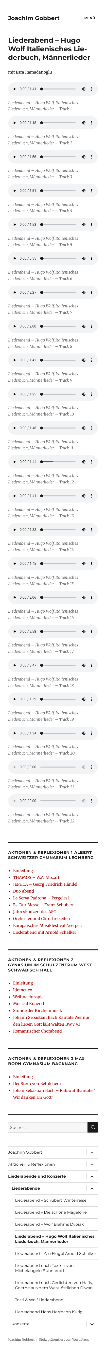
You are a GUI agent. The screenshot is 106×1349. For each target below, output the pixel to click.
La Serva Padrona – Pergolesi (41, 897)
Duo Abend (23, 891)
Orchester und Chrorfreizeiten (41, 918)
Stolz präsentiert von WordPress (64, 1339)
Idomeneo (22, 989)
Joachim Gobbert (34, 18)
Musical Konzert (28, 1003)
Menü (89, 18)
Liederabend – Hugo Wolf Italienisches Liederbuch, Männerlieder (55, 1239)
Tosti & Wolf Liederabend (39, 1300)
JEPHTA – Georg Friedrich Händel (45, 884)
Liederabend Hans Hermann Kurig (49, 1312)
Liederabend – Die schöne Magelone (51, 1212)
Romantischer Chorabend (37, 1031)
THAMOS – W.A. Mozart (36, 877)
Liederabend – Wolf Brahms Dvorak (49, 1224)
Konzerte (21, 1324)
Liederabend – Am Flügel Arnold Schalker (55, 1253)
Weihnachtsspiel (29, 996)
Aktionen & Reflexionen (31, 1164)
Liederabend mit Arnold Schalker (44, 932)
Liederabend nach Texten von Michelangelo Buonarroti (44, 1268)
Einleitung (23, 870)
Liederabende (26, 1188)
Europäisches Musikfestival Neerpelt (47, 925)
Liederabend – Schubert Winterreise (51, 1200)
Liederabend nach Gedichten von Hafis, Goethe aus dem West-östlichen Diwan (54, 1285)
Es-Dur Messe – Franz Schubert (43, 904)
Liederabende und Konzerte (37, 1176)
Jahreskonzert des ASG (34, 911)
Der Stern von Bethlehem (37, 1083)
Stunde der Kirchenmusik (37, 1010)
